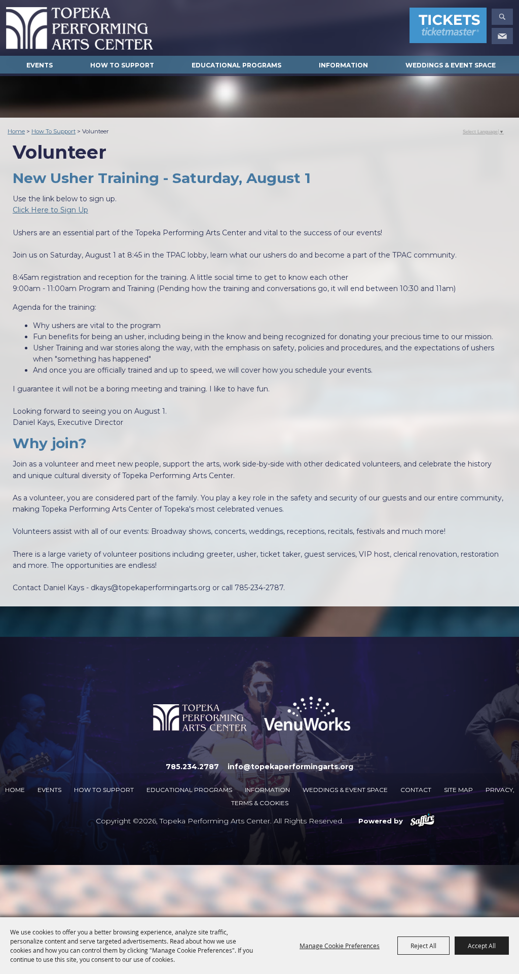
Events (39, 65)
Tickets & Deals (448, 27)
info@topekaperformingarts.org (290, 766)
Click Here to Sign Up (50, 209)
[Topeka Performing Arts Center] (79, 28)
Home (16, 131)
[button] (502, 17)
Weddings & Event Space (450, 65)
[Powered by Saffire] (422, 821)
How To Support (122, 65)
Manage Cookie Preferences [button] (340, 946)
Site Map (458, 789)
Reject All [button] (423, 946)
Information (343, 65)
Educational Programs (236, 65)
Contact (415, 789)
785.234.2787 (192, 766)
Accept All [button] (482, 946)
